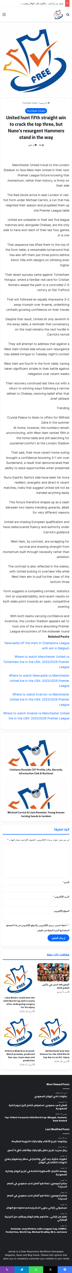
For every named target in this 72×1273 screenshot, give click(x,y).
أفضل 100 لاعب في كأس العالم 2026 (55, 986)
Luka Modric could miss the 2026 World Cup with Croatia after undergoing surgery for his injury (19, 1002)
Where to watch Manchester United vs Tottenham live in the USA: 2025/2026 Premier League (36, 662)
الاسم (65, 882)
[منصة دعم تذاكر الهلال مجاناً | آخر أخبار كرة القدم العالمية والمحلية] (58, 14)
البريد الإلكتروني (61, 896)
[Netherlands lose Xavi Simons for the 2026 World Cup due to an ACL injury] (53, 1032)
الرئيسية (43, 103)
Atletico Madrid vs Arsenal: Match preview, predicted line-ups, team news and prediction (20, 1056)
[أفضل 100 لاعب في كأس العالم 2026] (53, 972)
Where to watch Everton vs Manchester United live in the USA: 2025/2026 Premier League (39, 699)
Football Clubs (30, 103)
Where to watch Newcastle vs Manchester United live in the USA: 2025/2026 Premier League (39, 681)
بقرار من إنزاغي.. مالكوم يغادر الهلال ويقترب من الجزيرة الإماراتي (32, 3)
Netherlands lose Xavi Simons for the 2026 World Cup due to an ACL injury (54, 1054)
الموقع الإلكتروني (61, 911)
